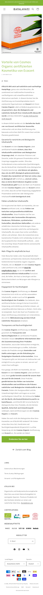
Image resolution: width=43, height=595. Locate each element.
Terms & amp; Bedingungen (14, 473)
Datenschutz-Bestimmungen (14, 469)
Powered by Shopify (22, 583)
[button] (4, 9)
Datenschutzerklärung (12, 587)
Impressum (35, 587)
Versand (28, 587)
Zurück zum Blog (23, 449)
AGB (22, 587)
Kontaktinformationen (22, 590)
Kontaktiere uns (27, 503)
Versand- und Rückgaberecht (14, 478)
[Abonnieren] (32, 541)
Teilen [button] (6, 81)
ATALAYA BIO (12, 583)
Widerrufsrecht (34, 583)
